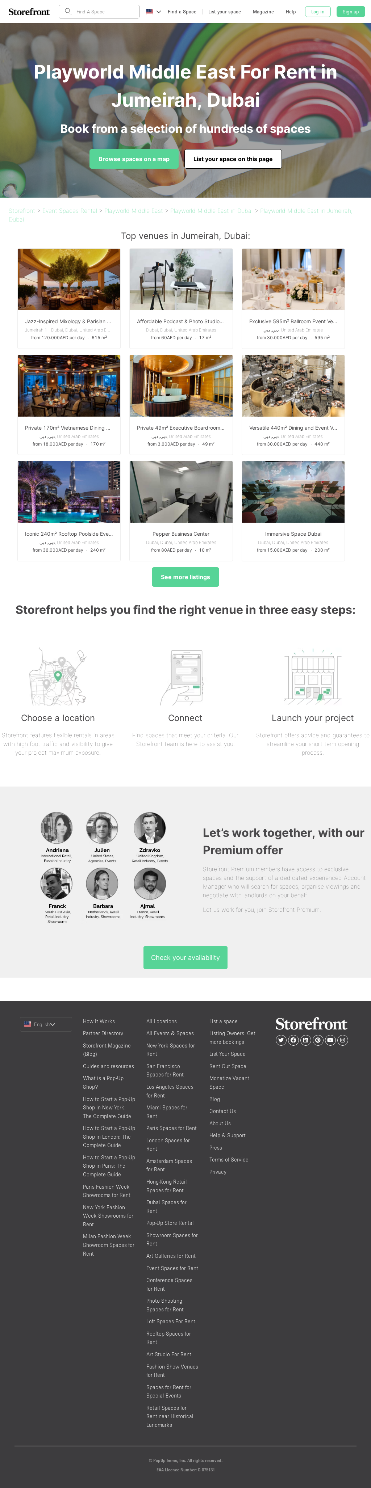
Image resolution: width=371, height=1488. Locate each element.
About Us (220, 1123)
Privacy (217, 1172)
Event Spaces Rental (69, 210)
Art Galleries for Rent (171, 1256)
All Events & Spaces (170, 1033)
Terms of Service (229, 1159)
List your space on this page (233, 159)
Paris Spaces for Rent (171, 1128)
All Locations (161, 1021)
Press (215, 1148)
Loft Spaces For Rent (170, 1321)
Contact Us (222, 1111)
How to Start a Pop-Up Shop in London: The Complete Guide (109, 1136)
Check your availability (185, 957)
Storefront (22, 210)
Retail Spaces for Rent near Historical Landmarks (169, 1416)
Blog (214, 1099)
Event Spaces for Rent (172, 1268)
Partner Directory (103, 1033)
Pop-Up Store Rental (170, 1223)
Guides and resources (108, 1066)
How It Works (99, 1021)
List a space (223, 1021)
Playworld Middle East (133, 210)
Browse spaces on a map (134, 159)
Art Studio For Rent (168, 1354)
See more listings (185, 577)
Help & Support (227, 1135)
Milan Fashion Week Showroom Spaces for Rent (108, 1244)
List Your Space (227, 1054)
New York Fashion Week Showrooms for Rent (108, 1215)
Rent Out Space (227, 1066)
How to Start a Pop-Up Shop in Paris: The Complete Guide (109, 1165)
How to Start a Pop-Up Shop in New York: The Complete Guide (109, 1107)
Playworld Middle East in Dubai (211, 210)
